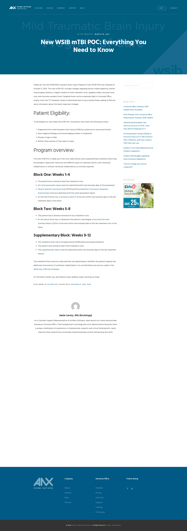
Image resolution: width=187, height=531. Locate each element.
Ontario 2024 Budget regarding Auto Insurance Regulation (136, 157)
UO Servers (100, 512)
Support (99, 502)
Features (99, 488)
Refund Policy (116, 525)
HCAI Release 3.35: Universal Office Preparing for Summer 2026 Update (138, 116)
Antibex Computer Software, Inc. (82, 525)
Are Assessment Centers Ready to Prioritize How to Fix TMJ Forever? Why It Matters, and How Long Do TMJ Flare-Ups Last (138, 138)
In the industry (85, 34)
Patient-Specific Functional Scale (52, 189)
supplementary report (51, 249)
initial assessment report (51, 185)
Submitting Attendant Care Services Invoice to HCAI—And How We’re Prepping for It (136, 125)
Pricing (98, 492)
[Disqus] (75, 374)
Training (99, 507)
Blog (66, 497)
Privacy (108, 525)
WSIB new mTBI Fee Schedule (46, 269)
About (67, 488)
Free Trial (99, 497)
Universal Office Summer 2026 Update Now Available (135, 108)
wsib (89, 284)
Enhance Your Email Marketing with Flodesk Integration (138, 149)
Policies (68, 502)
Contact (68, 492)
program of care (78, 284)
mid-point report (67, 197)
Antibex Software (20, 8)
